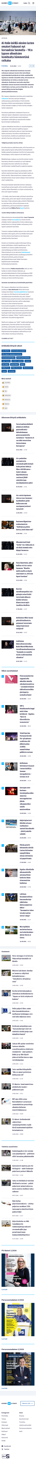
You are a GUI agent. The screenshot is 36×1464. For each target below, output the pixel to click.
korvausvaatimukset (8, 358)
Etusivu (21, 1416)
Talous (4, 1419)
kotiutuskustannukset (18, 351)
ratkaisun (5, 99)
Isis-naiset (5, 364)
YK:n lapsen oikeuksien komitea (11, 354)
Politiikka (5, 66)
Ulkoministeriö (27, 368)
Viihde (3, 1441)
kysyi (22, 208)
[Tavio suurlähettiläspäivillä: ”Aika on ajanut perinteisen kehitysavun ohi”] (6, 1074)
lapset (22, 364)
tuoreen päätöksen (20, 292)
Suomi (4, 371)
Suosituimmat (24, 1419)
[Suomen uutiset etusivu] (10, 3)
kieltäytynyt (26, 252)
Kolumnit (5, 1438)
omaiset (27, 361)
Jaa (31, 66)
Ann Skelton (6, 351)
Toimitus (22, 1422)
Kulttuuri (5, 1431)
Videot (4, 1434)
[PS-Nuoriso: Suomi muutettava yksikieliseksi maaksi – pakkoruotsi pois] (6, 1089)
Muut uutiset (6, 1428)
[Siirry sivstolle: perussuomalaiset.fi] (9, 1456)
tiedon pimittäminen (23, 358)
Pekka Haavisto (16, 368)
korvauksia (16, 220)
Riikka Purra (6, 368)
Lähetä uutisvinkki (25, 1425)
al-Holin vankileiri (17, 361)
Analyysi (4, 1422)
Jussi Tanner (6, 361)
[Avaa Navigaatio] (33, 3)
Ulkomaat (5, 1425)
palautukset (14, 364)
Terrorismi (11, 371)
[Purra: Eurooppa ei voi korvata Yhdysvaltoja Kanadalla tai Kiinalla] (6, 960)
